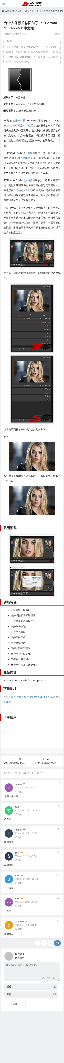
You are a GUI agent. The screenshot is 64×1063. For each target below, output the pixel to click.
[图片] (54, 978)
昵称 (9, 986)
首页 (7, 11)
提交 (15, 1003)
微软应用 (16, 11)
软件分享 (17, 120)
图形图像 (29, 11)
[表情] (48, 978)
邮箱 (9, 994)
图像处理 (25, 157)
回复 (20, 792)
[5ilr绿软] (32, 3)
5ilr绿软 (27, 125)
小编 (5, 207)
